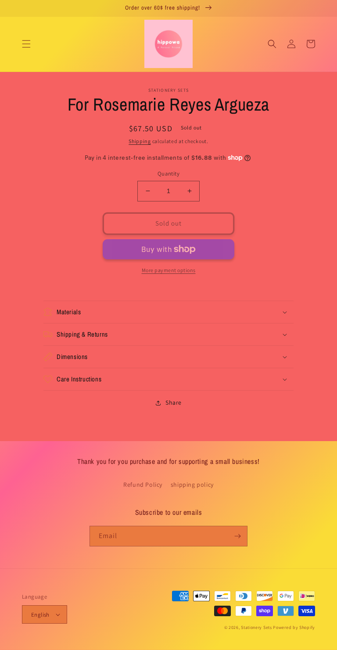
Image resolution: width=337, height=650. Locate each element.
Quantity (168, 173)
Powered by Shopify (294, 627)
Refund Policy (142, 484)
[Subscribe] (237, 536)
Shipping (140, 141)
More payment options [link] (169, 270)
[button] (26, 44)
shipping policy (192, 484)
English (40, 614)
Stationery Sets (256, 627)
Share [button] (173, 402)
